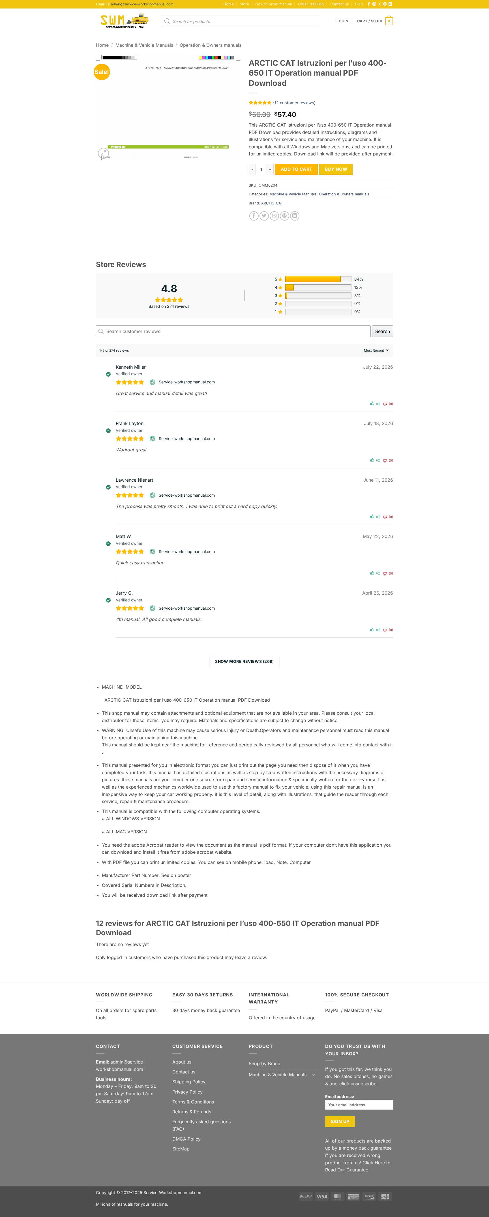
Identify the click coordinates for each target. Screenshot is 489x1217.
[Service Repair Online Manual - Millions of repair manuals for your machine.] (124, 21)
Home (228, 4)
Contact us (339, 4)
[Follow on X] (379, 4)
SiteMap (181, 1149)
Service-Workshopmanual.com (173, 1192)
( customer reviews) (294, 102)
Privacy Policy (187, 1092)
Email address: (339, 1096)
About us (181, 1062)
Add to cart (296, 169)
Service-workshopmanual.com (187, 381)
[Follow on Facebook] (368, 4)
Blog (359, 4)
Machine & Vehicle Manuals (144, 45)
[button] (342, 21)
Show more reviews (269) (244, 661)
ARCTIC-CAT (272, 203)
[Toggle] (313, 1074)
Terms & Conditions (193, 1102)
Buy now (336, 169)
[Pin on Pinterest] (284, 216)
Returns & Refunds (191, 1111)
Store (244, 4)
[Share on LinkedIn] (294, 216)
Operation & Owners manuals (210, 45)
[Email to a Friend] (274, 216)
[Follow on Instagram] (374, 4)
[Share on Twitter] (264, 216)
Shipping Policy (188, 1081)
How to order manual (273, 4)
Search (382, 331)
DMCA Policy (186, 1139)
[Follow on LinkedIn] (390, 4)
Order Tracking (311, 4)
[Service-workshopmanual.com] (153, 382)
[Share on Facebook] (254, 216)
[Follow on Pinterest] (385, 4)
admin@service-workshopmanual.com (142, 4)
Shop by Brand (264, 1063)
